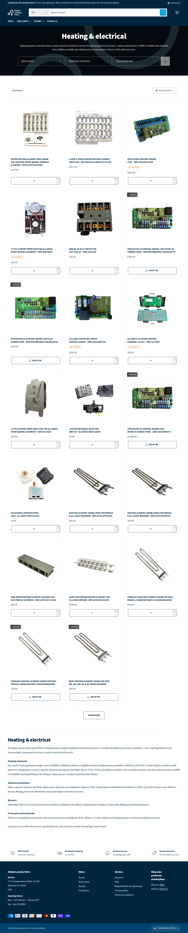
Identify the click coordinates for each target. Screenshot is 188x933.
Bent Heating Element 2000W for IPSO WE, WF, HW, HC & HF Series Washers (89, 683)
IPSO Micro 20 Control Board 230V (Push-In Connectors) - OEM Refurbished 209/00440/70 (151, 251)
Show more (94, 715)
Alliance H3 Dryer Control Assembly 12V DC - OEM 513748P (143, 340)
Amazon (164, 888)
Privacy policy (121, 890)
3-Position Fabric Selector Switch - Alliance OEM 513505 (84, 430)
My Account (175, 2)
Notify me (153, 270)
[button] (177, 13)
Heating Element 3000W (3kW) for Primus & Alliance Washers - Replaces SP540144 (91, 515)
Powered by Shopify (37, 928)
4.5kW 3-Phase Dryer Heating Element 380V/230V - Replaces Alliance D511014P (90, 161)
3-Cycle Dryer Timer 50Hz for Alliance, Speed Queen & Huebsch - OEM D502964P (32, 251)
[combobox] (108, 13)
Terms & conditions (124, 895)
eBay (162, 884)
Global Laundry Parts (21, 928)
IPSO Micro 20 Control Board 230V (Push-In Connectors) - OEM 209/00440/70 (149, 430)
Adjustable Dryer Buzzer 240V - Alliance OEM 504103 (25, 515)
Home (81, 877)
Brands (82, 886)
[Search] (165, 61)
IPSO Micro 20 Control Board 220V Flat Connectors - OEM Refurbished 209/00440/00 (34, 340)
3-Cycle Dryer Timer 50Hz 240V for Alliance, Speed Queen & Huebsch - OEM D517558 (34, 430)
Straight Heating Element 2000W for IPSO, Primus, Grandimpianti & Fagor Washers (150, 599)
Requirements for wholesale (128, 886)
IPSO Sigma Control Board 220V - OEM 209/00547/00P (141, 161)
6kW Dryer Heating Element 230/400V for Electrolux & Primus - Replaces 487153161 (33, 599)
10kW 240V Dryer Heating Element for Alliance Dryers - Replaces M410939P (89, 599)
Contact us (84, 890)
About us (119, 877)
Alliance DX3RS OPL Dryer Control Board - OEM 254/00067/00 (87, 340)
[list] (94, 853)
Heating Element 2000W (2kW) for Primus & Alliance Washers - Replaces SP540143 (149, 515)
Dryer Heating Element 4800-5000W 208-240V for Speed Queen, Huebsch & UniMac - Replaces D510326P (30, 162)
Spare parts (84, 881)
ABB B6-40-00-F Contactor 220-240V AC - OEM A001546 (82, 251)
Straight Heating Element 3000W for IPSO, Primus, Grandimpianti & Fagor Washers (34, 683)
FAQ (117, 881)
